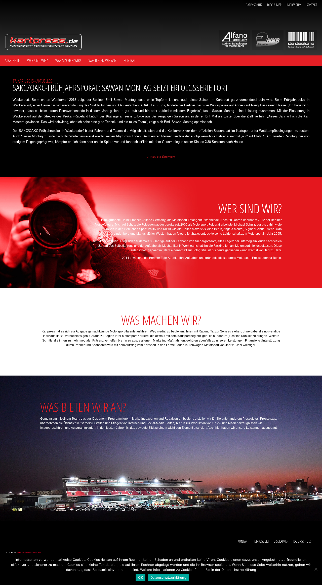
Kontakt (311, 4)
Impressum (294, 4)
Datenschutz (254, 4)
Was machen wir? (68, 60)
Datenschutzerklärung (168, 577)
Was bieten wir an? (102, 60)
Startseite (12, 60)
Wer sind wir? (37, 60)
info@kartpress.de (29, 553)
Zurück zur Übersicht (161, 157)
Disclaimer (274, 4)
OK (140, 577)
